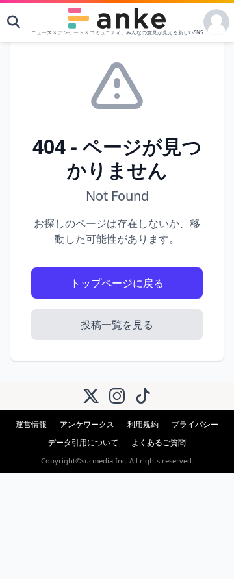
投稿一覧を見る (117, 324)
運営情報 (31, 424)
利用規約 (143, 424)
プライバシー (195, 424)
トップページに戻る (117, 283)
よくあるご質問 (158, 442)
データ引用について (83, 442)
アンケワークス (87, 424)
